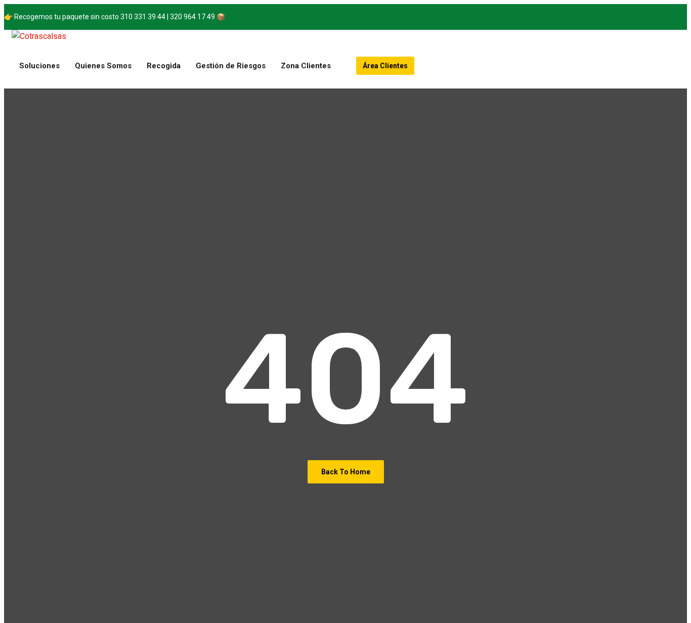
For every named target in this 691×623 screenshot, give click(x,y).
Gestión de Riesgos (231, 65)
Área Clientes (385, 66)
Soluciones (39, 65)
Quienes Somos (103, 65)
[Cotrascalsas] (39, 36)
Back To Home (345, 472)
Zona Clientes (306, 65)
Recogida (164, 65)
